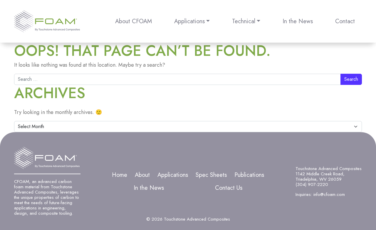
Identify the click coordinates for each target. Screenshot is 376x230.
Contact (345, 21)
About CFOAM (133, 21)
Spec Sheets (211, 175)
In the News (298, 21)
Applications (189, 21)
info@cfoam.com (329, 194)
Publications (249, 175)
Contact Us (228, 188)
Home (119, 175)
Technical (243, 21)
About (142, 175)
